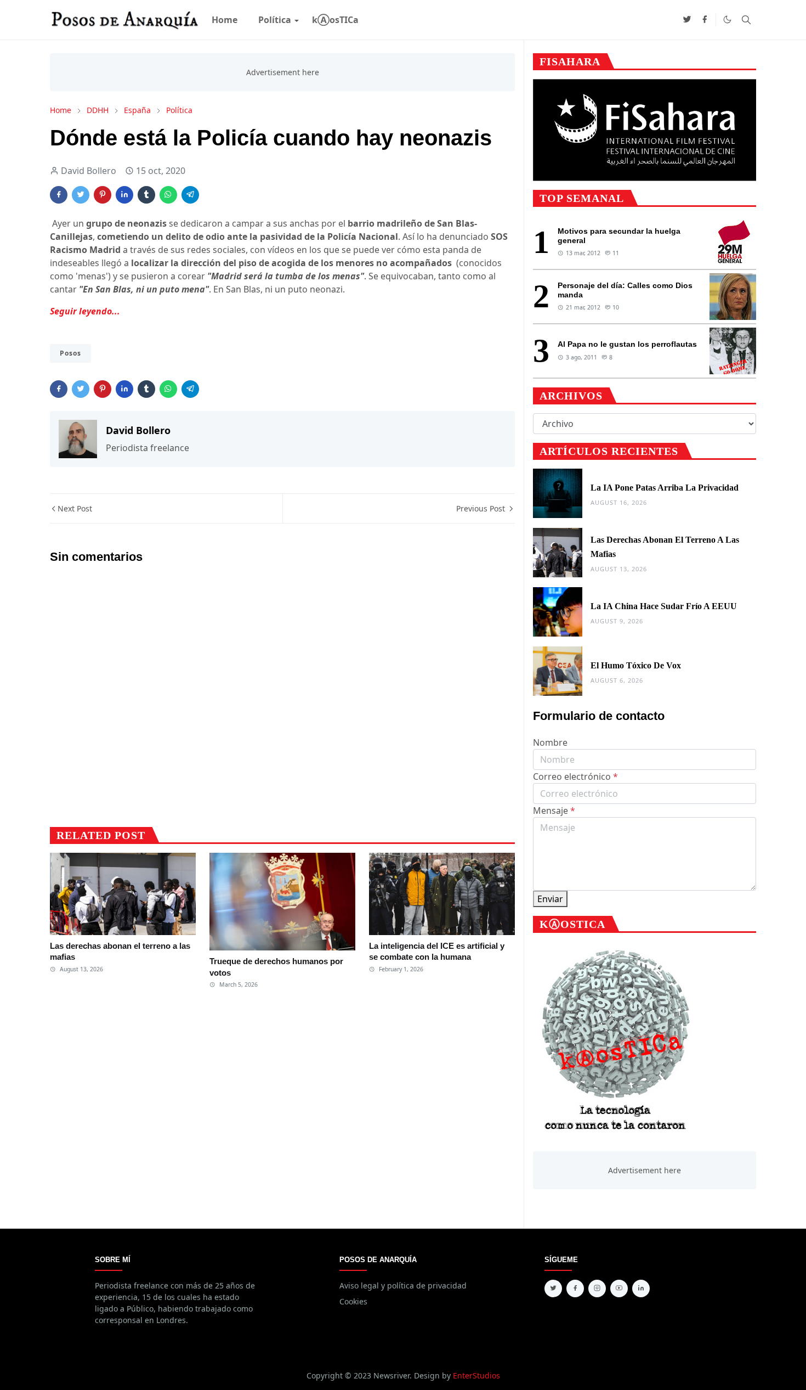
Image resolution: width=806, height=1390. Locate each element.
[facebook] (704, 19)
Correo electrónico (575, 776)
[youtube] (619, 1288)
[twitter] (687, 19)
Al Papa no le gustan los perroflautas (627, 344)
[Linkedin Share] (124, 195)
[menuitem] (224, 20)
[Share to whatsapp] (168, 195)
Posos (70, 353)
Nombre (550, 742)
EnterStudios (476, 1375)
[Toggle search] (746, 20)
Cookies (353, 1301)
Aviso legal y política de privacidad (403, 1285)
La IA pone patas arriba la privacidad (665, 487)
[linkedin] (641, 1288)
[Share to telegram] (190, 195)
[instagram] (597, 1288)
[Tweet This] (80, 195)
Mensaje (554, 810)
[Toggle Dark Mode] (727, 19)
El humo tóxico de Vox (636, 665)
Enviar (550, 899)
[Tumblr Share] (146, 195)
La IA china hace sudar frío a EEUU (664, 606)
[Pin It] (102, 195)
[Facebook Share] (58, 195)
